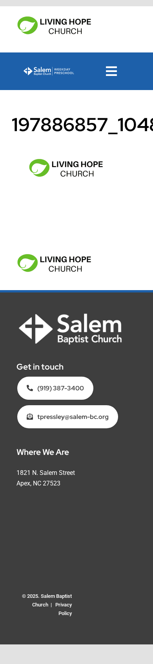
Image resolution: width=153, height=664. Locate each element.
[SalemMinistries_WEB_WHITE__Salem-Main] (70, 315)
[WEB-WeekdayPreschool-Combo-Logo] (49, 69)
